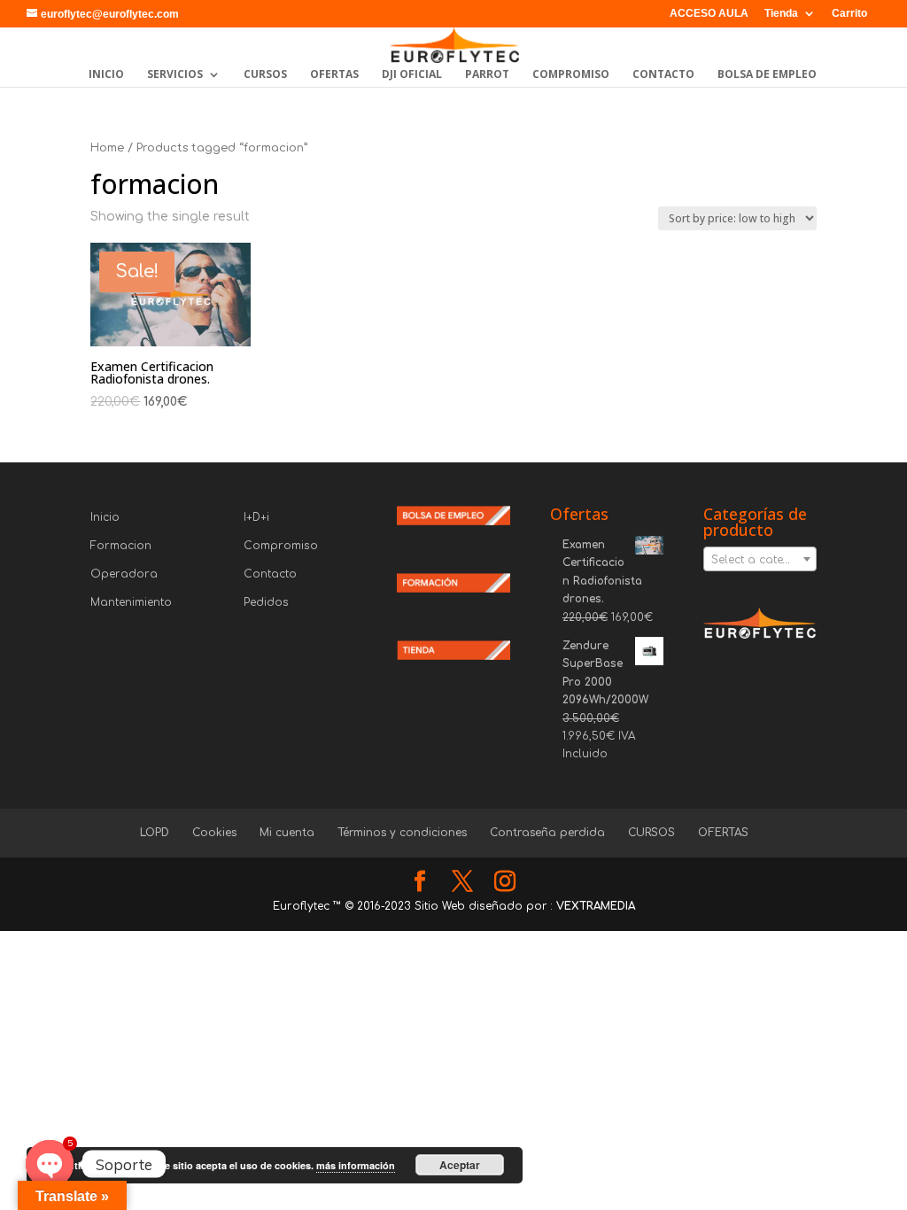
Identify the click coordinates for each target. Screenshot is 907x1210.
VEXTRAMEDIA (595, 906)
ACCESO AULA (709, 13)
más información (355, 1165)
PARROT (487, 74)
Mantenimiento (131, 602)
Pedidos (266, 602)
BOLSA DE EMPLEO (767, 74)
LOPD (154, 832)
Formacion (120, 545)
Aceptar (459, 1165)
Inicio (105, 517)
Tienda (781, 13)
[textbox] (760, 559)
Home (107, 148)
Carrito (849, 13)
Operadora (124, 574)
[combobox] (760, 559)
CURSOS (265, 74)
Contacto (270, 574)
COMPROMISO (570, 74)
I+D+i (256, 517)
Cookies (214, 832)
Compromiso (281, 545)
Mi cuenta (287, 832)
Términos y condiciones (402, 832)
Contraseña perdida (547, 832)
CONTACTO (663, 74)
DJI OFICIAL (412, 74)
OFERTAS (334, 74)
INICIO (106, 74)
